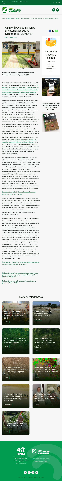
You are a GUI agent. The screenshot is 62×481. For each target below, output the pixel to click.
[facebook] (50, 2)
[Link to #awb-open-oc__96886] (53, 10)
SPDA (26, 477)
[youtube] (59, 2)
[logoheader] (11, 7)
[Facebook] (49, 31)
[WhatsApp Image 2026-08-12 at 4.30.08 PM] (51, 113)
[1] (18, 137)
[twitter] (53, 2)
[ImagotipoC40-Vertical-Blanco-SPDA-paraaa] (21, 448)
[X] (53, 31)
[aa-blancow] (41, 450)
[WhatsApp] (56, 31)
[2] (21, 157)
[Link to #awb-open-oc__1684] (57, 10)
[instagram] (56, 2)
